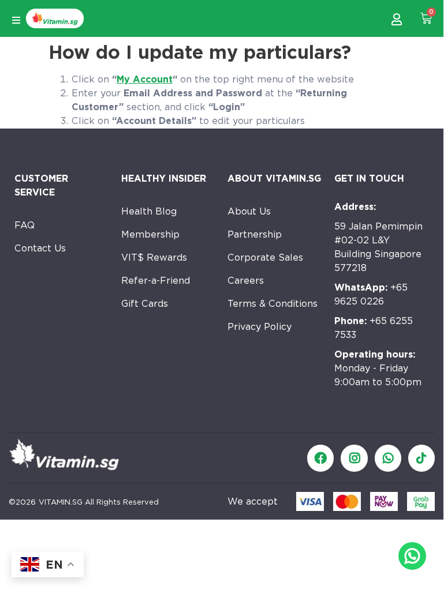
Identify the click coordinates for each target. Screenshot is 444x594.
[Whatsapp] (388, 458)
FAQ (24, 225)
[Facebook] (320, 458)
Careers (245, 280)
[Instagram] (354, 458)
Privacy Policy (259, 326)
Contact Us (40, 248)
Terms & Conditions (272, 303)
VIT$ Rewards (154, 257)
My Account (145, 79)
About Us (249, 211)
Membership (150, 234)
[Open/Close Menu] (16, 20)
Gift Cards (144, 303)
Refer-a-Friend (155, 280)
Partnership (254, 234)
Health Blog (149, 211)
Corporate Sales (265, 257)
